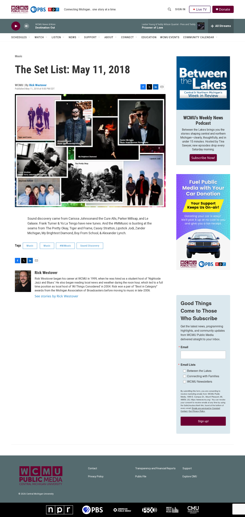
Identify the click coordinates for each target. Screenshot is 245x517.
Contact (92, 468)
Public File (140, 476)
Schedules (19, 37)
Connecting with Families (203, 376)
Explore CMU (190, 476)
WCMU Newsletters (199, 381)
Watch (39, 37)
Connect (127, 37)
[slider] (32, 26)
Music (18, 56)
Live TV (201, 9)
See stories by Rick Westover (56, 296)
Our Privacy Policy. (197, 411)
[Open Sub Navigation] (29, 37)
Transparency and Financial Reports (155, 468)
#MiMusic (65, 245)
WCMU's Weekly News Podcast (203, 120)
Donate (224, 9)
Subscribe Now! (203, 158)
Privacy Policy (95, 476)
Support (90, 37)
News (72, 37)
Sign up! (203, 421)
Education (149, 37)
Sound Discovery (89, 245)
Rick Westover (38, 85)
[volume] (26, 26)
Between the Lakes (199, 371)
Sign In (180, 9)
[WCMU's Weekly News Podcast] (203, 83)
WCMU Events (170, 37)
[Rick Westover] (23, 281)
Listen (56, 37)
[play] (16, 26)
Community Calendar (198, 37)
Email (184, 347)
